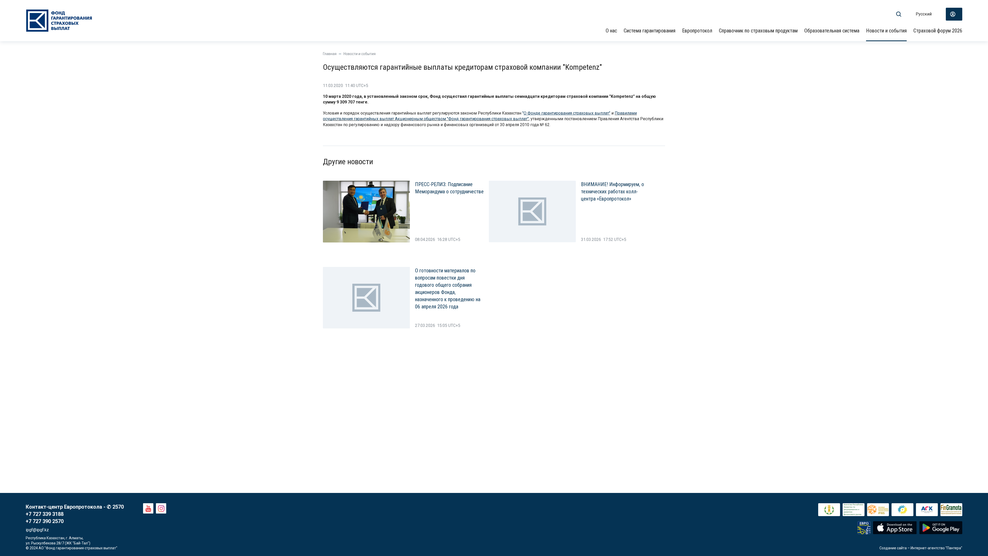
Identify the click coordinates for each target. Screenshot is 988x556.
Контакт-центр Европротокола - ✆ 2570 (75, 507)
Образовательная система (831, 31)
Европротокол (697, 31)
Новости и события (886, 31)
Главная (330, 54)
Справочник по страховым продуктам (758, 31)
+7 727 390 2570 (45, 521)
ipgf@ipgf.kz (37, 529)
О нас (611, 31)
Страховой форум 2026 (937, 31)
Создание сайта (893, 548)
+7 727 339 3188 (45, 514)
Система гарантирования (649, 31)
